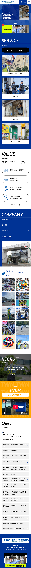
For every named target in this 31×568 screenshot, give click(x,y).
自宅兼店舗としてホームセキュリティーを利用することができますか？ (14, 485)
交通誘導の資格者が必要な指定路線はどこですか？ (14, 445)
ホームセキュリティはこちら (15, 49)
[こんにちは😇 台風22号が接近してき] (22, 313)
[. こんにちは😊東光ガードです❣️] (22, 284)
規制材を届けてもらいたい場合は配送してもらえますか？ (14, 456)
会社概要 (4, 225)
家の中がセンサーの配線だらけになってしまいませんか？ (14, 512)
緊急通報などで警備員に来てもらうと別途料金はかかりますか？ (14, 506)
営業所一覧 (5, 230)
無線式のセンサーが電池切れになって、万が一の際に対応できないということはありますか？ (14, 479)
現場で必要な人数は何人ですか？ (11, 450)
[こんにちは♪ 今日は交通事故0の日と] (8, 313)
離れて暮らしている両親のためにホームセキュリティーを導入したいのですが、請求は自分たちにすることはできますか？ (14, 492)
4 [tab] (16, 23)
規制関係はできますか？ (9, 474)
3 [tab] (15, 23)
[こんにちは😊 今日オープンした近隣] (22, 342)
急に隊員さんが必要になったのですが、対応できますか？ (14, 518)
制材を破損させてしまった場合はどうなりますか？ (14, 462)
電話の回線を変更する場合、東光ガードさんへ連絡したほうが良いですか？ (14, 499)
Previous (2, 13)
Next (28, 13)
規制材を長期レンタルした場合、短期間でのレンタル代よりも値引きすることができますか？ (14, 468)
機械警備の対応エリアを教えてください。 (13, 523)
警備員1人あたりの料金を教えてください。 (14, 528)
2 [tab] (14, 23)
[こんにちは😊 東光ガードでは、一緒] (22, 299)
